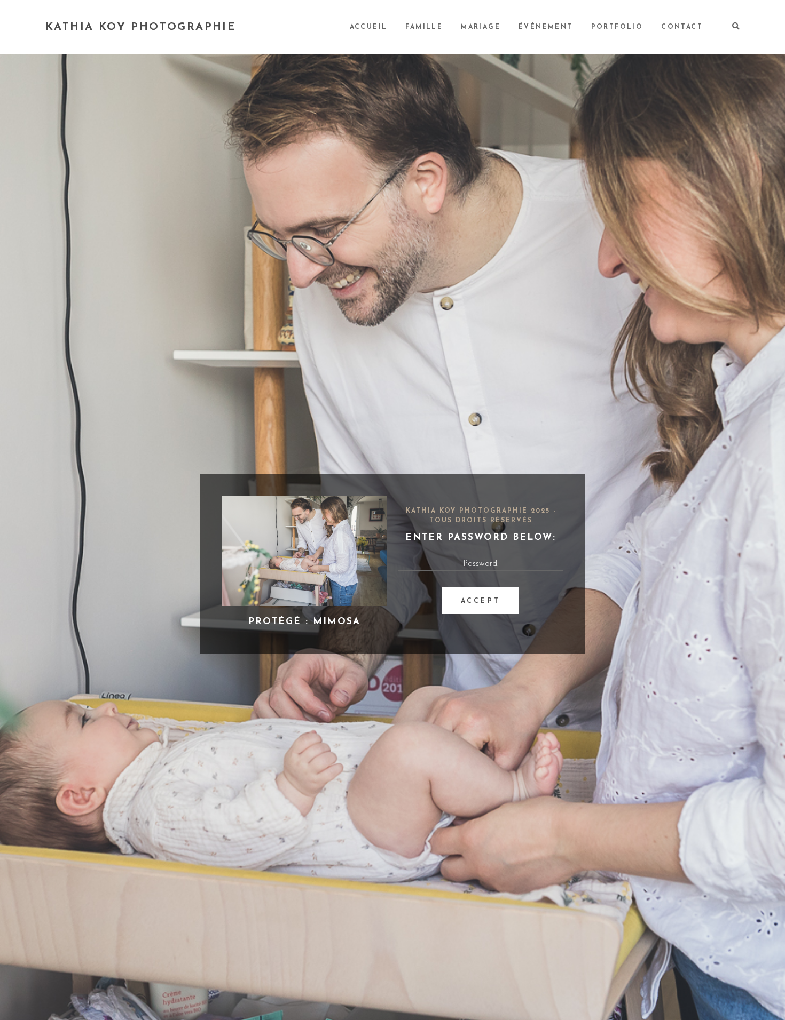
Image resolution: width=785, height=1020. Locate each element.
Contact (682, 27)
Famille (424, 27)
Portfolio (617, 27)
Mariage (480, 27)
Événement (546, 27)
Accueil (369, 27)
